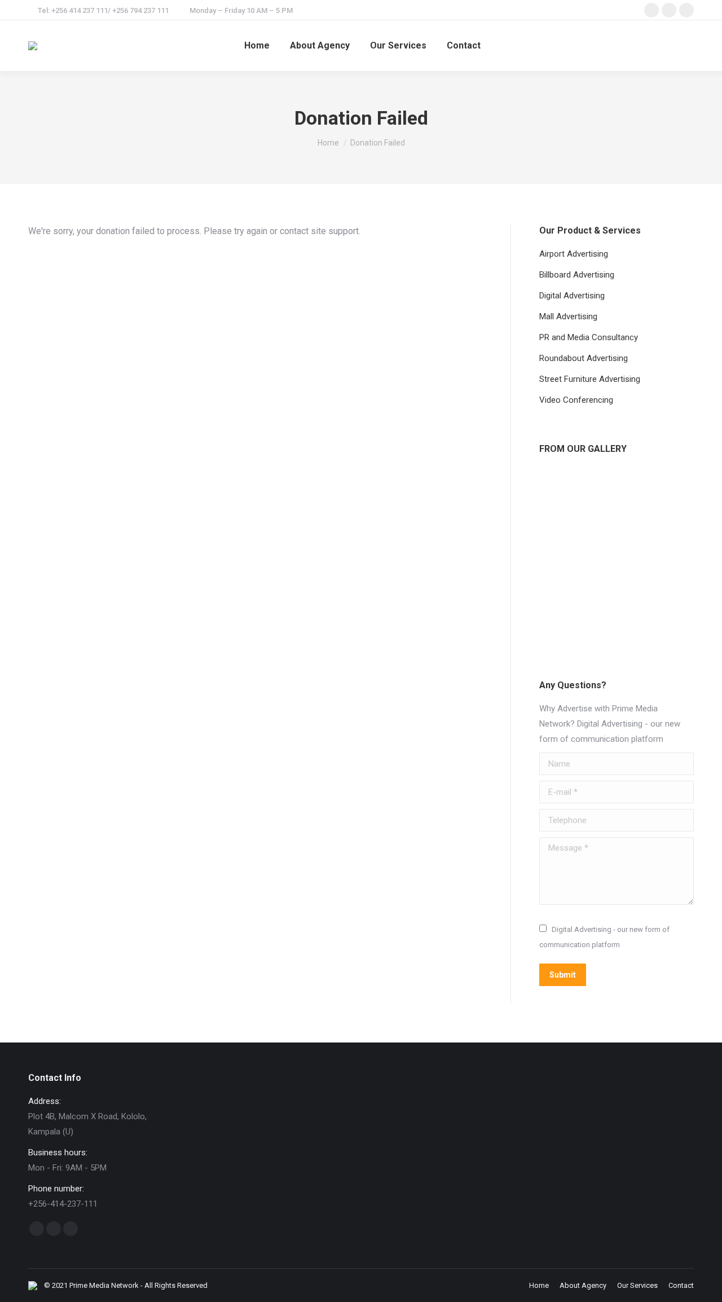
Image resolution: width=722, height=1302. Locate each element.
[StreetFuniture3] (604, 619)
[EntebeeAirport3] (561, 619)
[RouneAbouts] (604, 533)
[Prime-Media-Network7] (561, 576)
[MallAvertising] (648, 533)
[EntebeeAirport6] (604, 576)
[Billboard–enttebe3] (604, 489)
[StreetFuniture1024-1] (561, 489)
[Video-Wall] (648, 576)
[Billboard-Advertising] (561, 533)
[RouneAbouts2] (648, 489)
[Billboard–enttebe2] (648, 619)
